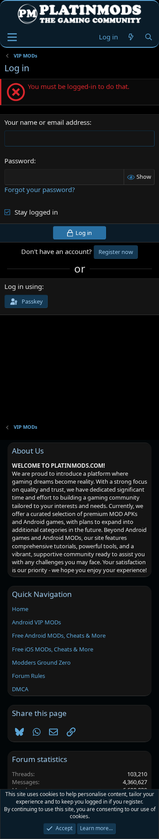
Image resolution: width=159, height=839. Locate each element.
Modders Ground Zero (41, 662)
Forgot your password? (39, 189)
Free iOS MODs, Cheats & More (52, 649)
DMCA (20, 689)
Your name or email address (47, 122)
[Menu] (12, 37)
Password (19, 160)
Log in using (23, 286)
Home (20, 609)
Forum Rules (28, 676)
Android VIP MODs (36, 622)
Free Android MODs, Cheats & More (59, 635)
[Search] (148, 37)
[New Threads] (131, 37)
